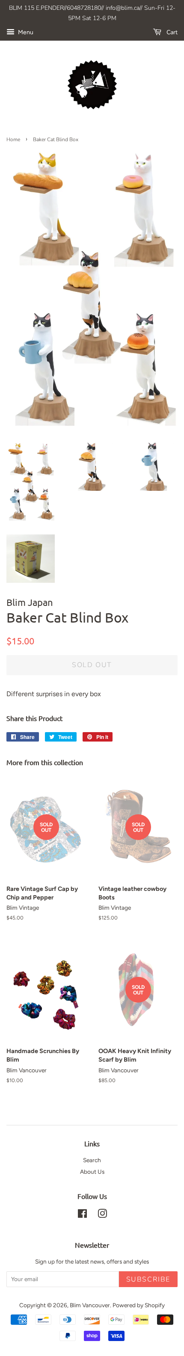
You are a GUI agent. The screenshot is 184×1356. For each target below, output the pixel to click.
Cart (171, 32)
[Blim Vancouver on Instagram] (102, 1215)
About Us (92, 1171)
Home (13, 139)
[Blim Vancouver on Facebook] (82, 1215)
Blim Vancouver (90, 1305)
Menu (25, 32)
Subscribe (148, 1279)
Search (92, 1160)
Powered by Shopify (139, 1305)
